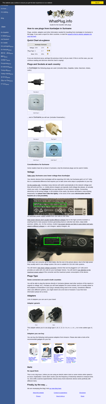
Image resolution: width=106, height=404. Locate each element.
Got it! (97, 3)
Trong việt (6, 70)
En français (6, 50)
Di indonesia (6, 67)
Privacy (38, 396)
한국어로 (5, 77)
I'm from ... (4, 8)
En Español (5, 32)
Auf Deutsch (5, 39)
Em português (7, 46)
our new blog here (55, 388)
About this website (38, 392)
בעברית (5, 84)
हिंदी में (4, 56)
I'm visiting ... (5, 12)
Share (82, 396)
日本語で (5, 60)
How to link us (60, 396)
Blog (2, 18)
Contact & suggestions (60, 392)
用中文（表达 (7, 53)
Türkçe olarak (7, 74)
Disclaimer (82, 392)
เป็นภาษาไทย (7, 81)
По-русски (6, 63)
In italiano (5, 36)
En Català (4, 43)
